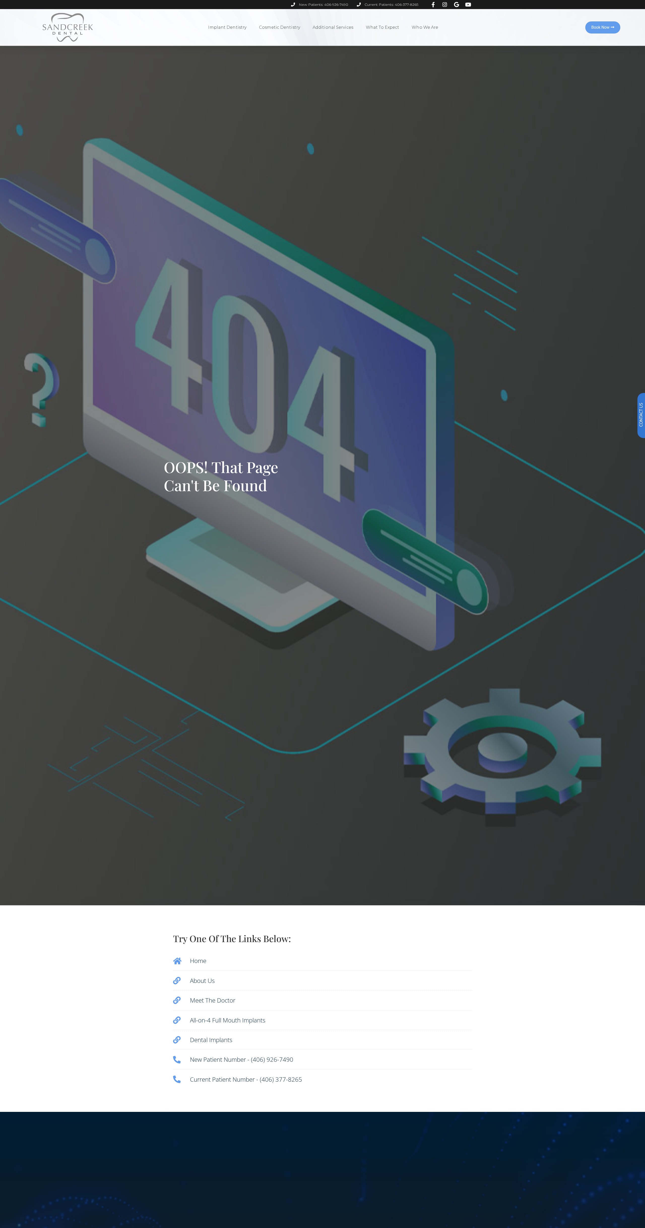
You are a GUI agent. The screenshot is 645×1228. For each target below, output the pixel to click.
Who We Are (425, 27)
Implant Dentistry (227, 27)
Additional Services (333, 27)
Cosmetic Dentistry (279, 27)
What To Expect (382, 27)
